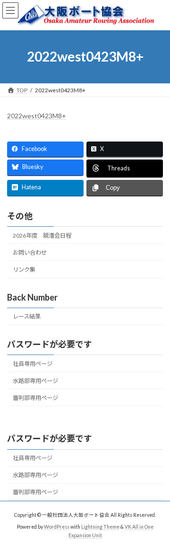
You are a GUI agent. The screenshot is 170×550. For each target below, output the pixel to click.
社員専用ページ (32, 363)
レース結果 (27, 316)
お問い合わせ (30, 252)
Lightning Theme (100, 527)
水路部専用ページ (35, 380)
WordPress (56, 527)
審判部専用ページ (35, 397)
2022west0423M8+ (36, 116)
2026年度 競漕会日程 (42, 235)
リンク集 (24, 269)
